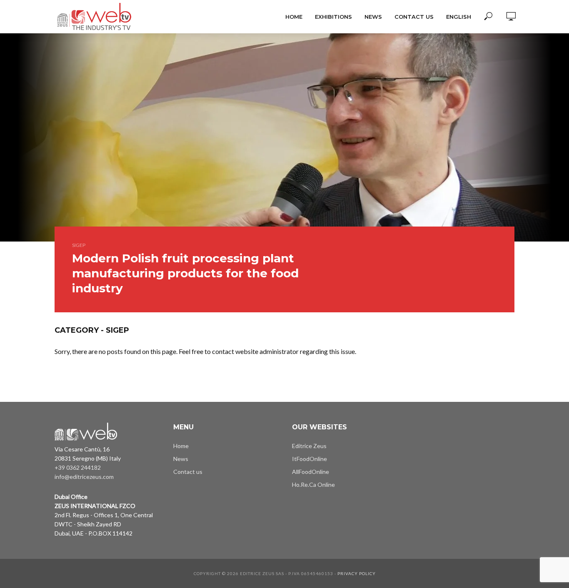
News (373, 16)
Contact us (414, 16)
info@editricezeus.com (84, 476)
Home (293, 16)
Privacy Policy (356, 573)
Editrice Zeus (309, 445)
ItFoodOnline (309, 458)
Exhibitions (333, 16)
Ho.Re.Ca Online (313, 484)
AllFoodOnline (310, 471)
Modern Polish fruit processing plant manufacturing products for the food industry (185, 273)
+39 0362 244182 (78, 467)
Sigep (78, 245)
